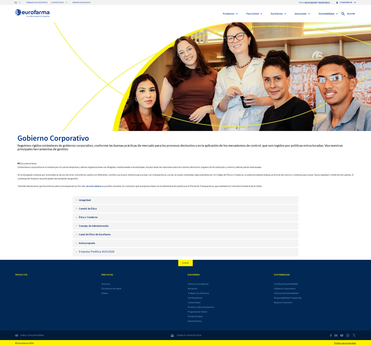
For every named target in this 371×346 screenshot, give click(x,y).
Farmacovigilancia (81, 2)
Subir (185, 263)
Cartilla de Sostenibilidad (286, 284)
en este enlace (93, 186)
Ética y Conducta (88, 217)
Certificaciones (195, 297)
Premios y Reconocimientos (201, 307)
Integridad (85, 200)
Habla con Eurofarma (32, 335)
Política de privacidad (345, 343)
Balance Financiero (283, 302)
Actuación (192, 288)
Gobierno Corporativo (284, 288)
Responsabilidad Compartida (287, 297)
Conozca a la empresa (198, 284)
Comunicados (194, 302)
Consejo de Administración (94, 225)
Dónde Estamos (195, 316)
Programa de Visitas (197, 311)
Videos (104, 293)
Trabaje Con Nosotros (198, 293)
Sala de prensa (194, 321)
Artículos (105, 284)
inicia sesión (310, 2)
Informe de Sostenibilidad (286, 293)
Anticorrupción (87, 243)
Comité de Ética (88, 208)
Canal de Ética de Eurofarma (94, 234)
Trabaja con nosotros (36, 2)
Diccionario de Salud (111, 288)
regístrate (324, 2)
